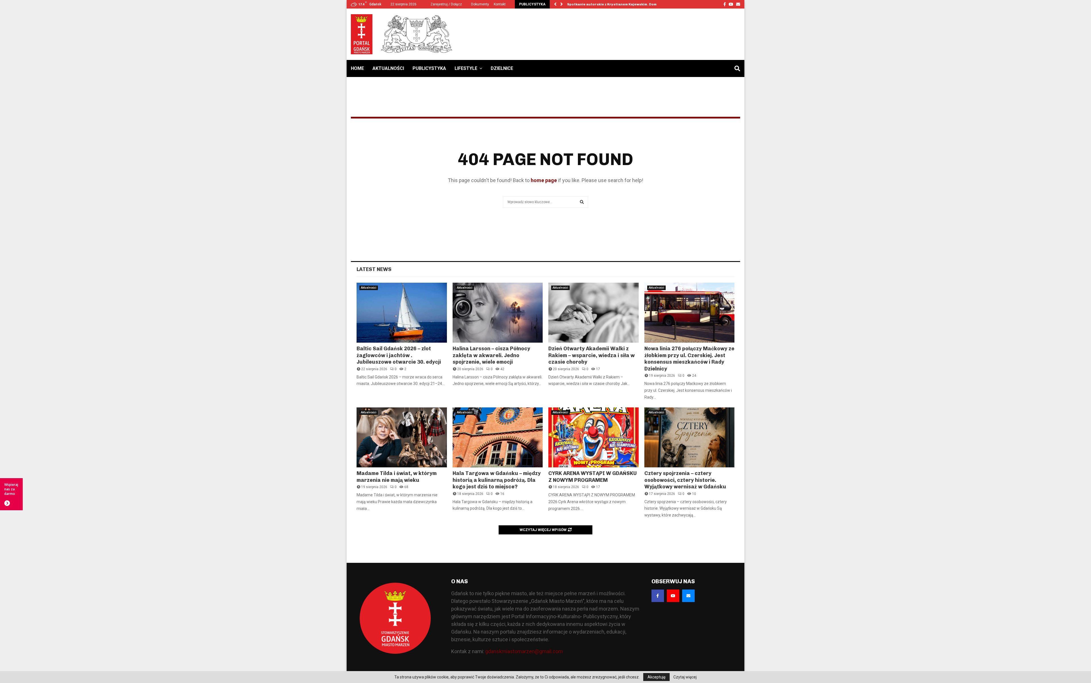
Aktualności (388, 68)
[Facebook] (657, 596)
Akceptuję (656, 677)
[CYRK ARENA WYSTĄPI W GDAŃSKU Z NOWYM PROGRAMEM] (593, 437)
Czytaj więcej (685, 677)
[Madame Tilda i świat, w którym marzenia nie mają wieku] (402, 437)
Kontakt (500, 4)
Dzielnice (502, 68)
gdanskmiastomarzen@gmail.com (524, 651)
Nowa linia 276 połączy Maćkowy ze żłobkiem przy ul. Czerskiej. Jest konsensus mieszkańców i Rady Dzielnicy (689, 358)
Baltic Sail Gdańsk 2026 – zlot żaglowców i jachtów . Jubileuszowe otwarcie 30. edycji (399, 355)
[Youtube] (673, 596)
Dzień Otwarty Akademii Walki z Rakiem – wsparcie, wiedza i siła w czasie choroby (591, 355)
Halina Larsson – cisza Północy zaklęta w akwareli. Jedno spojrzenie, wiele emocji (491, 355)
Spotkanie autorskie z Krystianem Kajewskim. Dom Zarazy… (620, 4)
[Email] (688, 596)
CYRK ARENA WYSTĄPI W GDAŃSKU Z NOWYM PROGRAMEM (592, 476)
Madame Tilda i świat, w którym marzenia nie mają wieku (397, 476)
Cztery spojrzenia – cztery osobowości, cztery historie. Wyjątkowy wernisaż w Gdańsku (685, 480)
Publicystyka (429, 68)
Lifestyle (466, 68)
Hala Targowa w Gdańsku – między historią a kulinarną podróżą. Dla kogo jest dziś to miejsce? (497, 480)
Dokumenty (480, 4)
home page (544, 180)
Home (357, 68)
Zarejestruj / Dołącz (446, 4)
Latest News (374, 269)
